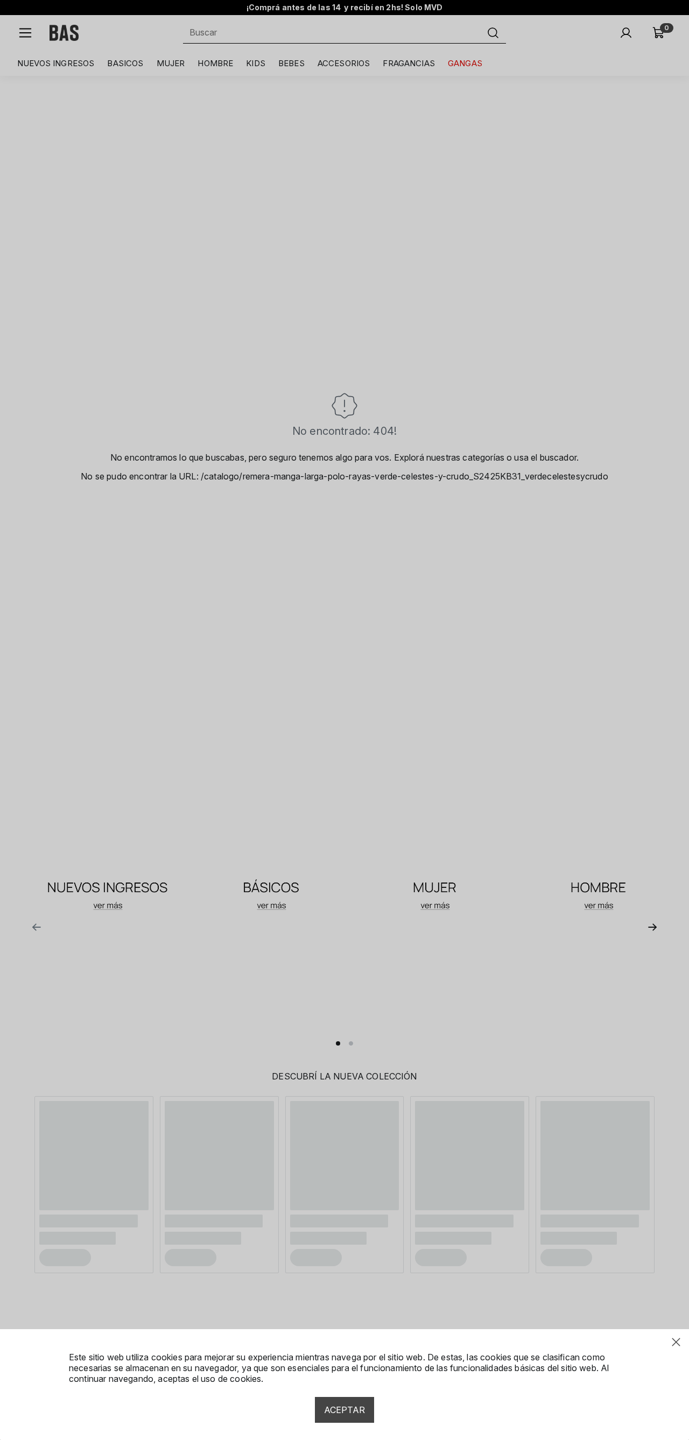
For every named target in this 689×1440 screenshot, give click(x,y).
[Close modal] (676, 1342)
